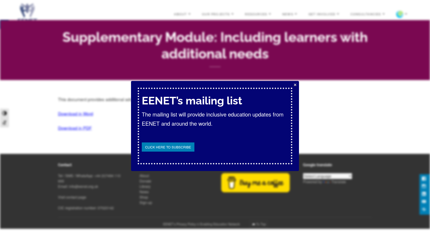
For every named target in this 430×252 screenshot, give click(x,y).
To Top (261, 224)
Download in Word (75, 113)
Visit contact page (72, 197)
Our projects (216, 14)
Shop (144, 197)
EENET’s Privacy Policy (179, 224)
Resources (256, 14)
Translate (338, 181)
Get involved (322, 14)
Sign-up (146, 202)
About (180, 14)
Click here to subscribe (168, 147)
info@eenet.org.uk (83, 186)
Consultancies (365, 14)
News (287, 14)
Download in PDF (75, 128)
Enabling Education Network (220, 224)
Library (145, 186)
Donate (145, 181)
